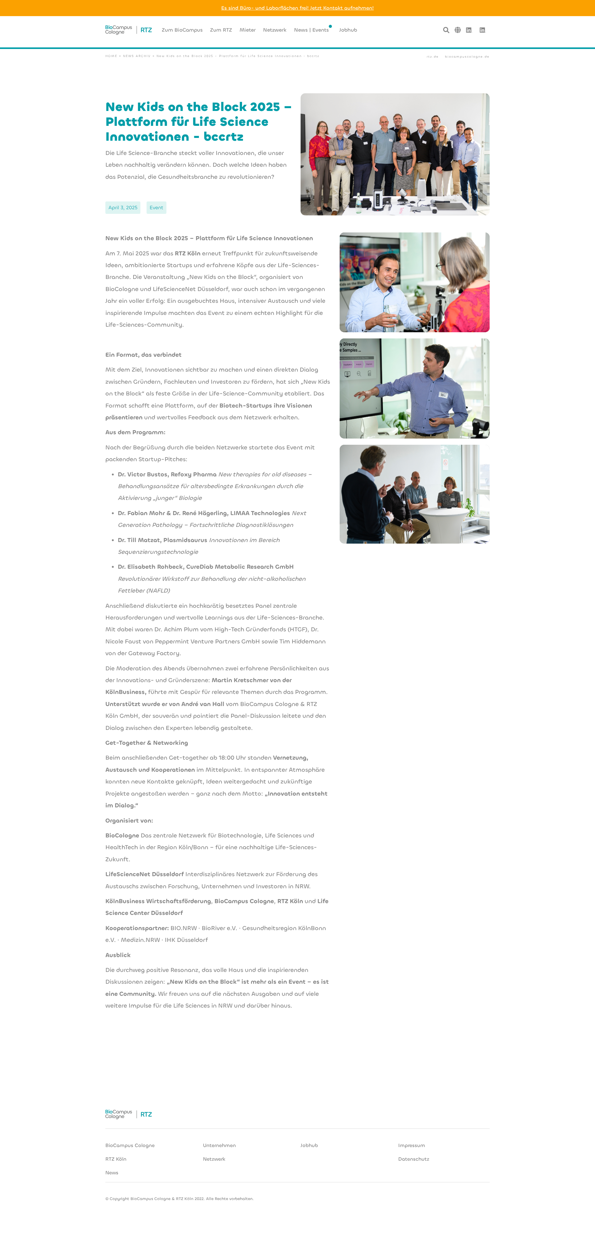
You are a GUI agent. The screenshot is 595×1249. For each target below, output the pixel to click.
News (111, 1172)
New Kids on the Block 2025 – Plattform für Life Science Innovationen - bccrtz (238, 56)
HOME (111, 56)
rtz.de (433, 57)
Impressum (411, 1145)
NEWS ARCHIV (137, 56)
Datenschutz (413, 1159)
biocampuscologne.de (467, 57)
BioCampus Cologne (130, 1145)
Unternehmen (219, 1145)
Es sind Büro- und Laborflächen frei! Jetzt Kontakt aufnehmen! (297, 8)
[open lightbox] (415, 282)
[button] (458, 29)
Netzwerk (214, 1159)
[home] (128, 30)
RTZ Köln (115, 1159)
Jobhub (309, 1145)
